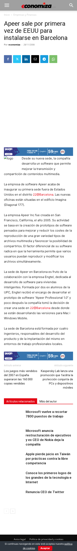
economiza (14, 44)
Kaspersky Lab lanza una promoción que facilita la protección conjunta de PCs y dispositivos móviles (56, 379)
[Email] (35, 59)
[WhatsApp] (53, 59)
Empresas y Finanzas (25, 14)
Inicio (7, 14)
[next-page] (12, 511)
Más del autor (48, 401)
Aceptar (45, 548)
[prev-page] (6, 511)
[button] (6, 5)
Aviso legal (20, 539)
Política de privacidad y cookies (46, 539)
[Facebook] (8, 59)
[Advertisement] (38, 104)
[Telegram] (44, 59)
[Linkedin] (26, 59)
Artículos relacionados (20, 401)
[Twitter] (17, 59)
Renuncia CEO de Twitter (45, 492)
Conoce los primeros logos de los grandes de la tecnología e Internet (48, 477)
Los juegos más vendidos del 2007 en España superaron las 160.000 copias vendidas (20, 377)
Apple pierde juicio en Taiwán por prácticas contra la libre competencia (48, 458)
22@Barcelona (43, 194)
